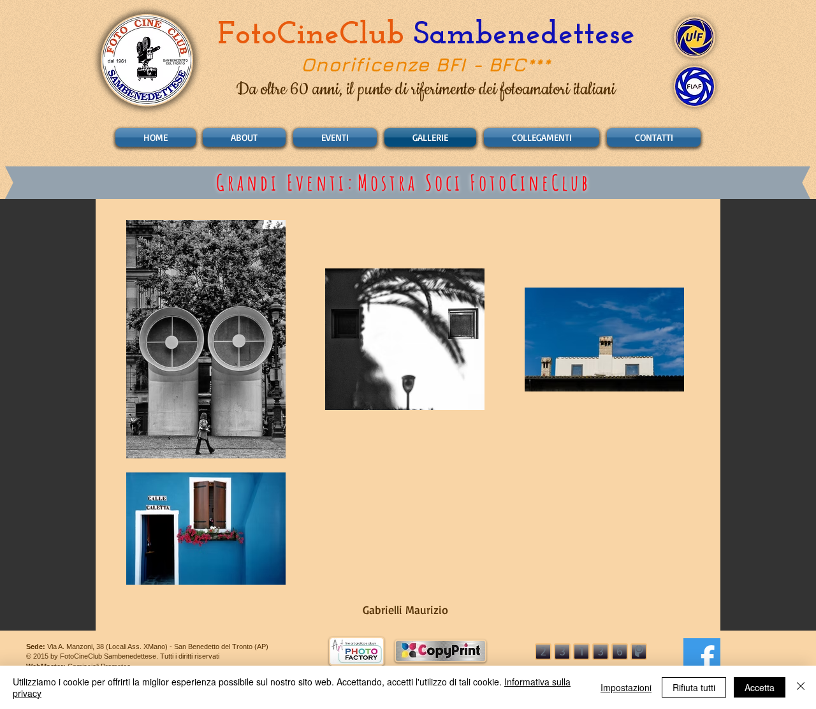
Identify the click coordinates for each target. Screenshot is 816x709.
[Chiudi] (800, 687)
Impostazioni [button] (626, 687)
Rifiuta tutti (694, 687)
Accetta (760, 687)
